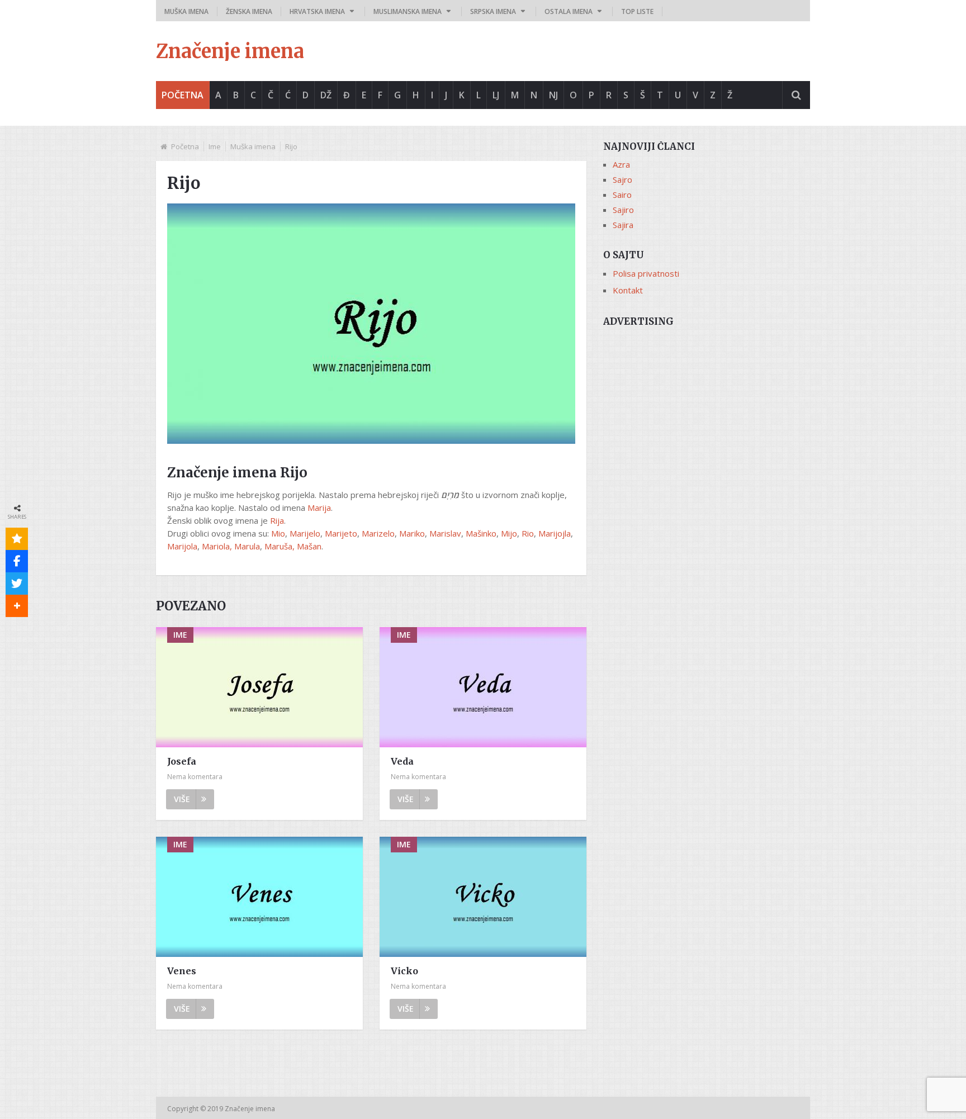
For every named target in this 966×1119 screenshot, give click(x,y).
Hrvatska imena (317, 11)
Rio (528, 533)
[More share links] (17, 606)
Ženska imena (249, 11)
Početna (182, 95)
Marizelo (378, 533)
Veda (402, 761)
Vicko (404, 970)
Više (182, 799)
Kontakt (628, 290)
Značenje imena (230, 51)
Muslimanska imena (407, 11)
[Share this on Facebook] (17, 561)
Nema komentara (194, 776)
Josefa (181, 761)
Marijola (182, 546)
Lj (496, 95)
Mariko (412, 533)
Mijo (509, 533)
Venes (181, 970)
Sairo (622, 194)
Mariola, (217, 546)
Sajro (622, 179)
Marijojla (554, 533)
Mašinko (481, 533)
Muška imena (186, 11)
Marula (247, 546)
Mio (278, 533)
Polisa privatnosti (646, 273)
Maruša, (280, 546)
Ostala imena (568, 11)
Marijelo (305, 533)
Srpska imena (493, 11)
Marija (319, 507)
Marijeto (341, 533)
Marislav (445, 533)
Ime (215, 146)
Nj (553, 95)
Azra (621, 164)
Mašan (309, 546)
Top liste (637, 11)
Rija (277, 520)
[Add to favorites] (17, 539)
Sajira (623, 224)
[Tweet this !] (17, 583)
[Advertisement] (706, 412)
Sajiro (623, 209)
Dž (326, 95)
